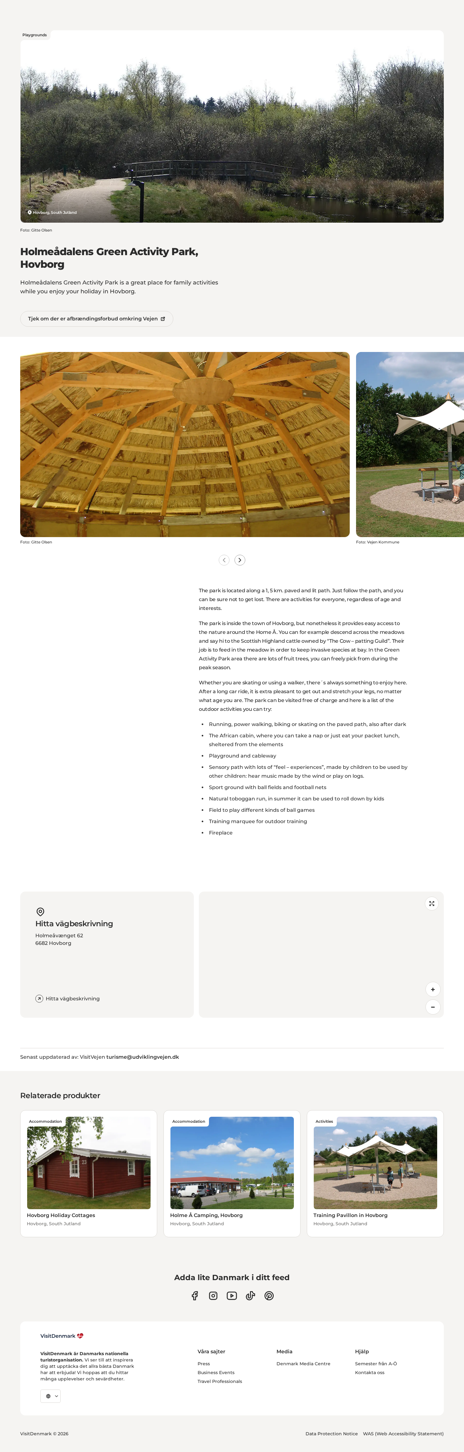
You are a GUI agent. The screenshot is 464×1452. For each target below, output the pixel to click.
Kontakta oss (369, 1372)
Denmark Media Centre (303, 1364)
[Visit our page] (213, 1295)
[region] (321, 955)
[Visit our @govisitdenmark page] (250, 1295)
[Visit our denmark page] (194, 1295)
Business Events (216, 1372)
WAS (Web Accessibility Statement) (403, 1434)
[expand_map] (432, 903)
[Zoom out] (433, 1007)
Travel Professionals (220, 1381)
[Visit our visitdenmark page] (231, 1295)
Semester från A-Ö (376, 1364)
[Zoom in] (433, 989)
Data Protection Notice (332, 1434)
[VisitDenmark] (62, 1336)
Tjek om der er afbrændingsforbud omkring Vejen (93, 319)
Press (204, 1364)
